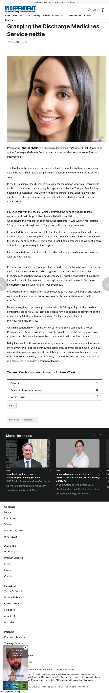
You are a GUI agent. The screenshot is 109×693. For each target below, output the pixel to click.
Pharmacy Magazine (15, 636)
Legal (7, 563)
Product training (13, 551)
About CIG (10, 615)
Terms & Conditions (15, 591)
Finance (8, 570)
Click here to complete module (17, 653)
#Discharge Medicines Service (22, 419)
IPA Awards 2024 (13, 530)
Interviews (10, 518)
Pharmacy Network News (18, 655)
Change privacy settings (10, 691)
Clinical (8, 576)
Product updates (13, 557)
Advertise (9, 622)
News (7, 511)
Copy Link (16, 383)
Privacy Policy (12, 597)
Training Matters (13, 643)
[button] (100, 435)
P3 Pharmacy (61, 680)
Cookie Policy (11, 603)
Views (11, 405)
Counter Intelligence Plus (18, 661)
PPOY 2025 (10, 536)
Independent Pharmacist (82, 680)
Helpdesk (9, 609)
